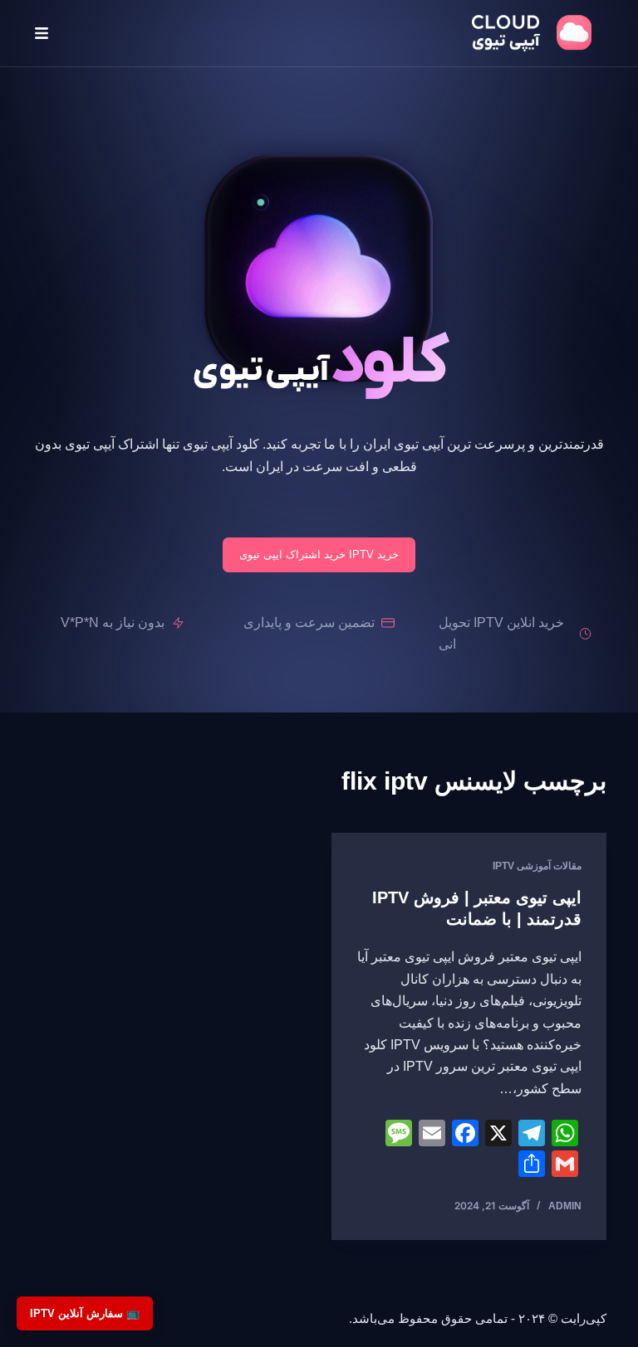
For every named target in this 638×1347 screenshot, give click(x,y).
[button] (41, 33)
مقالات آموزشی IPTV (537, 866)
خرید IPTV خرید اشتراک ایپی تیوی (319, 554)
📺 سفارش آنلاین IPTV (85, 1313)
